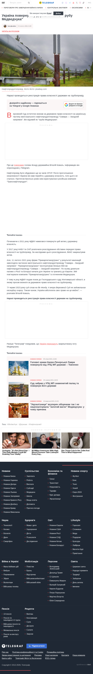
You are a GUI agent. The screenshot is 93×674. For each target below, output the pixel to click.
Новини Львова (10, 492)
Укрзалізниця (55, 499)
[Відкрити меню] (3, 3)
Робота (30, 480)
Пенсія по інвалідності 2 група (12, 619)
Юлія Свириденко (57, 601)
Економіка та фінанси (55, 472)
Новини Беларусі (57, 545)
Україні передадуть (49, 344)
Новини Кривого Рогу (12, 500)
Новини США (55, 529)
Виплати (30, 484)
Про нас (5, 652)
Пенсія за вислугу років (11, 635)
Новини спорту (79, 471)
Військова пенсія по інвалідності (12, 625)
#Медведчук (12, 424)
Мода (75, 533)
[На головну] (46, 3)
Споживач (77, 529)
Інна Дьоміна (12, 26)
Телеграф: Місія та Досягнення (28, 658)
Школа (29, 496)
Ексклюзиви (77, 8)
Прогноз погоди (33, 508)
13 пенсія (7, 614)
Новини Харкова (11, 480)
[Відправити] (29, 3)
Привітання (77, 553)
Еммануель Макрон (58, 581)
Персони (52, 561)
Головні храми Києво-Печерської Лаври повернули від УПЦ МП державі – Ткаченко (54, 363)
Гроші (52, 479)
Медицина (31, 492)
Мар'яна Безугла (57, 597)
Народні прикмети (80, 571)
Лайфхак (76, 545)
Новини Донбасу (11, 504)
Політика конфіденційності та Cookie (27, 652)
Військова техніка (11, 587)
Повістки (30, 567)
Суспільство (32, 471)
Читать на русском (10, 31)
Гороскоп (76, 525)
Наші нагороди (51, 655)
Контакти (65, 655)
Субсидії (30, 488)
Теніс (75, 484)
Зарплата (31, 476)
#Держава (23, 424)
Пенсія (5, 609)
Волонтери (8, 582)
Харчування (32, 529)
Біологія (7, 533)
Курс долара (55, 495)
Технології (8, 525)
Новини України (36, 359)
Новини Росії (55, 533)
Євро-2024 (77, 492)
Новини (6, 471)
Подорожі (77, 537)
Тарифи (53, 491)
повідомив (19, 165)
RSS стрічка (50, 658)
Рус (89, 3)
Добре (58, 13)
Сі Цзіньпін (54, 577)
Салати (30, 630)
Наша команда (79, 655)
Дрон (6, 537)
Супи (29, 622)
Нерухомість (55, 487)
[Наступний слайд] (90, 8)
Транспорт (54, 483)
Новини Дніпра (10, 484)
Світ (50, 520)
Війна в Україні (10, 561)
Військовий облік (34, 582)
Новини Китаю (56, 541)
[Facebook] (62, 2)
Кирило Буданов (56, 589)
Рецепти (29, 609)
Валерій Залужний (57, 585)
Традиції (76, 575)
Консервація (32, 618)
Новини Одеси (10, 488)
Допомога (31, 504)
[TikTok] (83, 3)
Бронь (29, 571)
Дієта (29, 533)
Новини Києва (9, 476)
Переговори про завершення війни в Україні (23, 8)
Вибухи (7, 571)
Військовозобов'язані (35, 578)
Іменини (76, 587)
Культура (76, 541)
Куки (49, 13)
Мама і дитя (32, 525)
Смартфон (8, 541)
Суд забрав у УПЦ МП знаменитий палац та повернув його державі (54, 384)
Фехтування (78, 496)
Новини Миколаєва (12, 512)
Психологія (31, 537)
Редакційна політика (55, 652)
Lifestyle (75, 520)
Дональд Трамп (56, 573)
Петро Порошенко (57, 593)
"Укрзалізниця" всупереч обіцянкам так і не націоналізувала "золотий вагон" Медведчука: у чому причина (57, 407)
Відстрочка (31, 575)
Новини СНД (55, 537)
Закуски (30, 634)
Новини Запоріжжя (12, 496)
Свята (74, 561)
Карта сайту (7, 658)
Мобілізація (31, 561)
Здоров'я (30, 520)
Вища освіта (32, 500)
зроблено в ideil (83, 664)
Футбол (76, 476)
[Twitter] (76, 2)
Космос (7, 529)
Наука (5, 520)
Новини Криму (10, 508)
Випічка (30, 614)
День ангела (78, 582)
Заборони (77, 578)
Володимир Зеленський (54, 568)
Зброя (6, 578)
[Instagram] (80, 2)
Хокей (75, 488)
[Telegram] (70, 2)
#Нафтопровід (35, 424)
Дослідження (32, 541)
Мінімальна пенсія (11, 630)
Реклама (38, 655)
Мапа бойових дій (11, 567)
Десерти (30, 626)
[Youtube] (73, 3)
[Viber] (66, 3)
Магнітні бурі (78, 549)
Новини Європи (56, 525)
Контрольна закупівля (57, 8)
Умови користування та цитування (16, 655)
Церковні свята (79, 567)
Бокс (75, 480)
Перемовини (9, 575)
